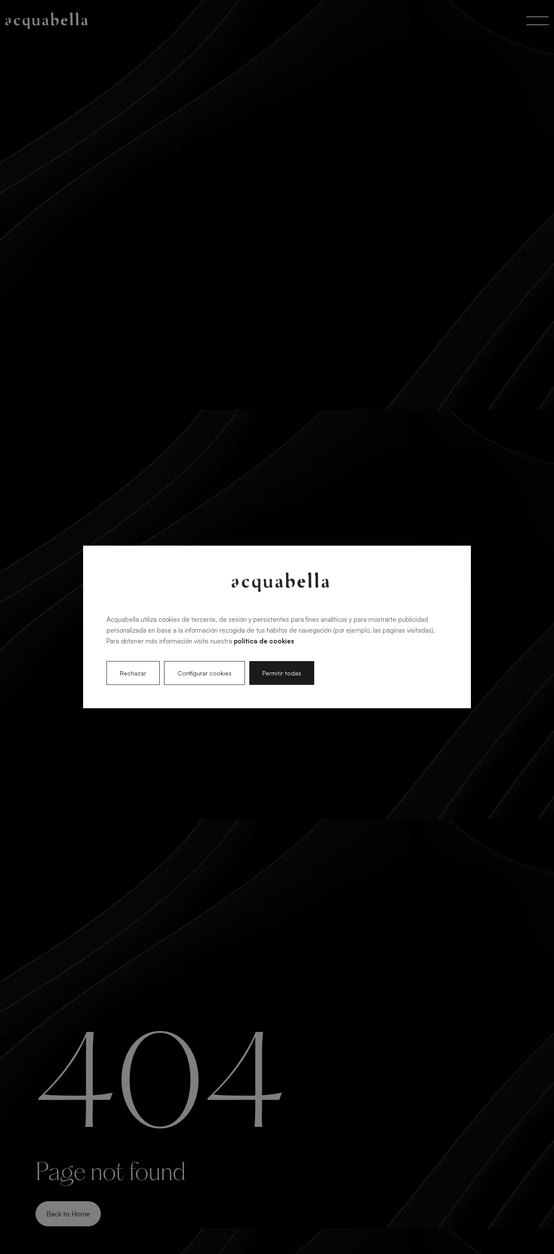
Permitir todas (281, 673)
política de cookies (264, 641)
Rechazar (133, 673)
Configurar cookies (204, 673)
